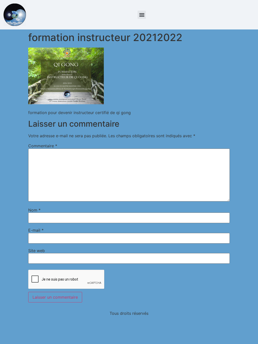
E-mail (36, 230)
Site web (36, 251)
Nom (34, 210)
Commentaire (42, 146)
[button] (142, 15)
